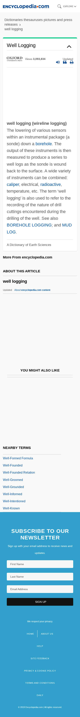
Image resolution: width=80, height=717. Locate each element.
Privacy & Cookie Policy (40, 671)
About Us (47, 634)
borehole (44, 143)
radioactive (50, 184)
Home (30, 634)
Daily (40, 695)
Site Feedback (40, 658)
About (32, 290)
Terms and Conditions (40, 683)
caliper (13, 184)
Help (40, 646)
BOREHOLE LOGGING (29, 225)
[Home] (26, 6)
